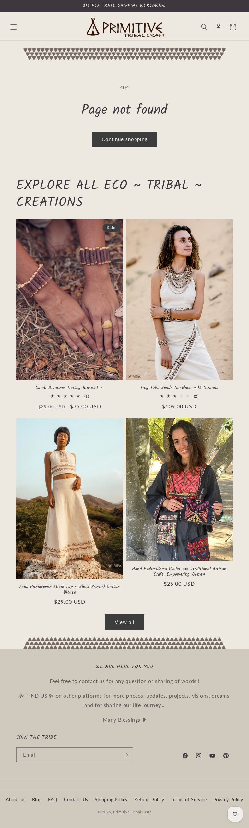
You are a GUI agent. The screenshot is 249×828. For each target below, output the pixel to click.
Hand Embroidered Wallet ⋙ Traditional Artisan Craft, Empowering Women (179, 572)
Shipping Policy (111, 799)
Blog (37, 799)
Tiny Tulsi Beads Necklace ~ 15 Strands (179, 388)
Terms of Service (189, 799)
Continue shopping (125, 139)
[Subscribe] (125, 754)
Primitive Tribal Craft (132, 812)
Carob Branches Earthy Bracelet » (69, 388)
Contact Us (76, 799)
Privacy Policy (228, 799)
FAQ (52, 799)
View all (125, 622)
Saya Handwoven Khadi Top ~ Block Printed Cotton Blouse (69, 589)
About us (16, 799)
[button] (13, 27)
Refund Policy (149, 799)
